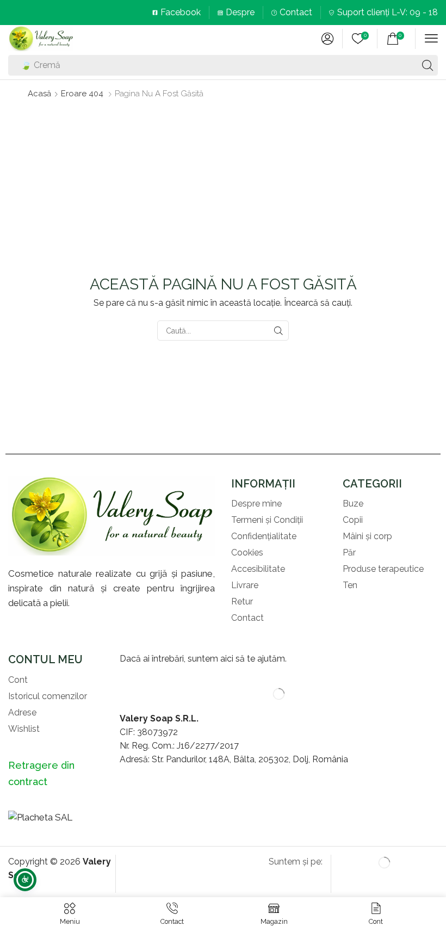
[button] (327, 39)
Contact (296, 12)
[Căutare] (427, 65)
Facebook (180, 12)
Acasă (39, 93)
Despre (240, 12)
